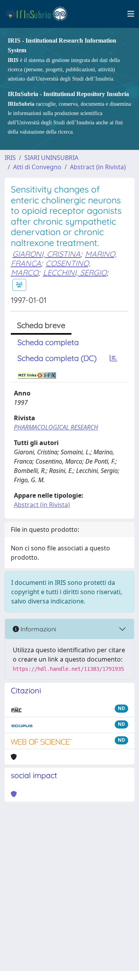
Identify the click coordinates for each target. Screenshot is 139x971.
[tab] (113, 358)
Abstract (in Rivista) (98, 167)
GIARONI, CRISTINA (46, 254)
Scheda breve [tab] (41, 325)
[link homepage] (40, 14)
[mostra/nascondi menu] (130, 14)
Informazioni (37, 629)
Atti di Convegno (37, 167)
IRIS (10, 157)
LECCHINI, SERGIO (75, 272)
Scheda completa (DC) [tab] (57, 358)
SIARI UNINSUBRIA (51, 157)
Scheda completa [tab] (48, 342)
